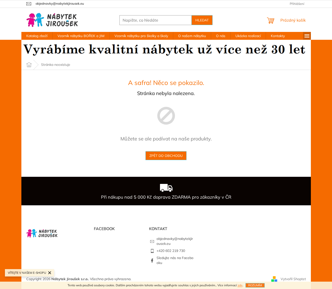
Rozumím (255, 285)
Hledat (202, 20)
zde (240, 285)
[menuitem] (36, 36)
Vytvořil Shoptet (293, 278)
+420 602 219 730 (171, 250)
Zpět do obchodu (166, 155)
